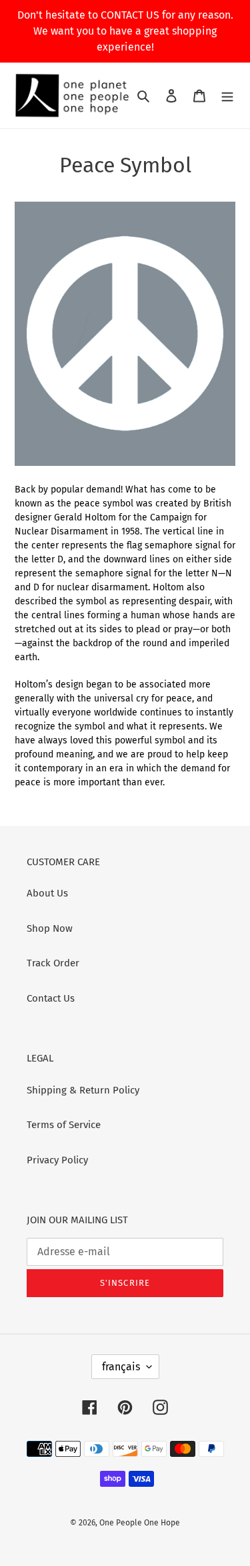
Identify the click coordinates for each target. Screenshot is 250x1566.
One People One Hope (139, 1522)
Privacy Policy (57, 1160)
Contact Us (51, 998)
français (121, 1366)
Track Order (53, 963)
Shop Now (50, 928)
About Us (47, 893)
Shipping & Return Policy (83, 1090)
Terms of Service (64, 1125)
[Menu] (227, 95)
